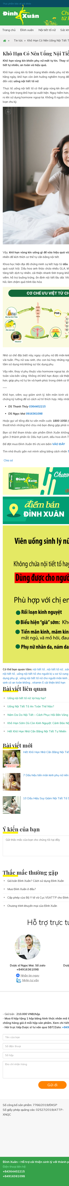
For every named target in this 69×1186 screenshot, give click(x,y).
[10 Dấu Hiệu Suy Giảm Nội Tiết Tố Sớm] (11, 805)
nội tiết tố (39, 669)
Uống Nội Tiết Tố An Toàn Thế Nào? (30, 706)
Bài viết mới (17, 745)
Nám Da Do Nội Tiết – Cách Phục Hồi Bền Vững (37, 715)
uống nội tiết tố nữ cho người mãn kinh (43, 678)
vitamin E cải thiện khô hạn (48, 682)
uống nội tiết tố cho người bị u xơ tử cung (42, 673)
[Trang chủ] (4, 40)
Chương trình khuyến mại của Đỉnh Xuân (32, 906)
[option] (27, 958)
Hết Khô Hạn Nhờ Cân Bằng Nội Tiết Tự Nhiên (36, 731)
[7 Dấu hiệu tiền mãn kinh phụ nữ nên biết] (11, 782)
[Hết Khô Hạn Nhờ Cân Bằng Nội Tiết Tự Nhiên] (11, 759)
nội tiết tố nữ (55, 669)
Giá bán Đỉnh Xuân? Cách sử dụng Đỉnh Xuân (35, 881)
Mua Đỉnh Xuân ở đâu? (21, 889)
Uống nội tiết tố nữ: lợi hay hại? (26, 698)
